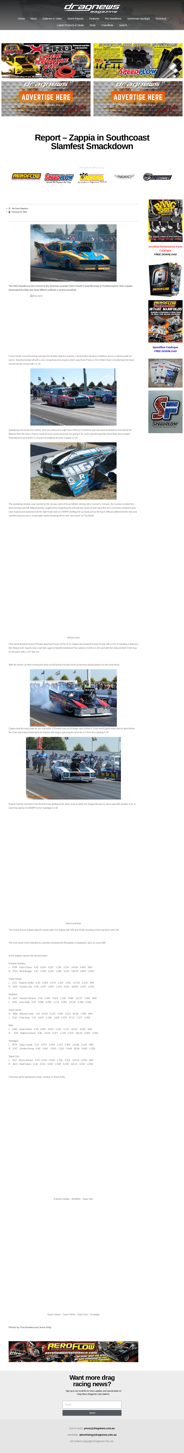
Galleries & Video (52, 18)
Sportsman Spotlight (138, 18)
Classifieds (107, 25)
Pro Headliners (113, 18)
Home (21, 18)
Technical (161, 18)
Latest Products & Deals (70, 25)
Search (123, 25)
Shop (92, 25)
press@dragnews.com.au (99, 1428)
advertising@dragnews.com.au (98, 1434)
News (33, 18)
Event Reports (76, 18)
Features (94, 18)
